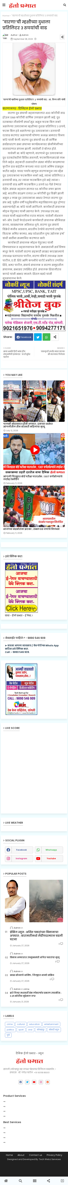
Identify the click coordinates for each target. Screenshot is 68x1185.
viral (30, 1029)
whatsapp (51, 849)
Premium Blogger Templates (32, 1166)
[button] (64, 5)
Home (5, 15)
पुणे (8, 1035)
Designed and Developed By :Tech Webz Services (34, 1159)
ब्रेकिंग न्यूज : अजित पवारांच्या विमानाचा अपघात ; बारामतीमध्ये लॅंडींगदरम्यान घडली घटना (36, 935)
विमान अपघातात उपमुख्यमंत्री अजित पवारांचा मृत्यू (35, 957)
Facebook (25, 337)
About (20, 1155)
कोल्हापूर (40, 1029)
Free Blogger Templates (34, 1172)
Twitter (38, 337)
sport (21, 1029)
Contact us (35, 1155)
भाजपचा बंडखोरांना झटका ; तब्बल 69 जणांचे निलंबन (31, 529)
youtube (51, 858)
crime (10, 1024)
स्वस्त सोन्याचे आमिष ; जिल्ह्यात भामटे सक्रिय (32, 975)
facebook (21, 849)
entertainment (51, 1024)
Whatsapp (46, 337)
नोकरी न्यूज (54, 1029)
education (34, 1024)
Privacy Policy (54, 1155)
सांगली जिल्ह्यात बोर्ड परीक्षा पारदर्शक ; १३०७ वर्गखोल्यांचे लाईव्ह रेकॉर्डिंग (32, 478)
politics (10, 1029)
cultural (21, 1024)
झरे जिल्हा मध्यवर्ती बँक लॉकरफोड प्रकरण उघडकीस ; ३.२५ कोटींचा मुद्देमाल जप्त (35, 994)
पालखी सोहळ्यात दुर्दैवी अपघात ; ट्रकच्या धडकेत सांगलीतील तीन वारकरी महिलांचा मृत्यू (28, 425)
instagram (21, 858)
